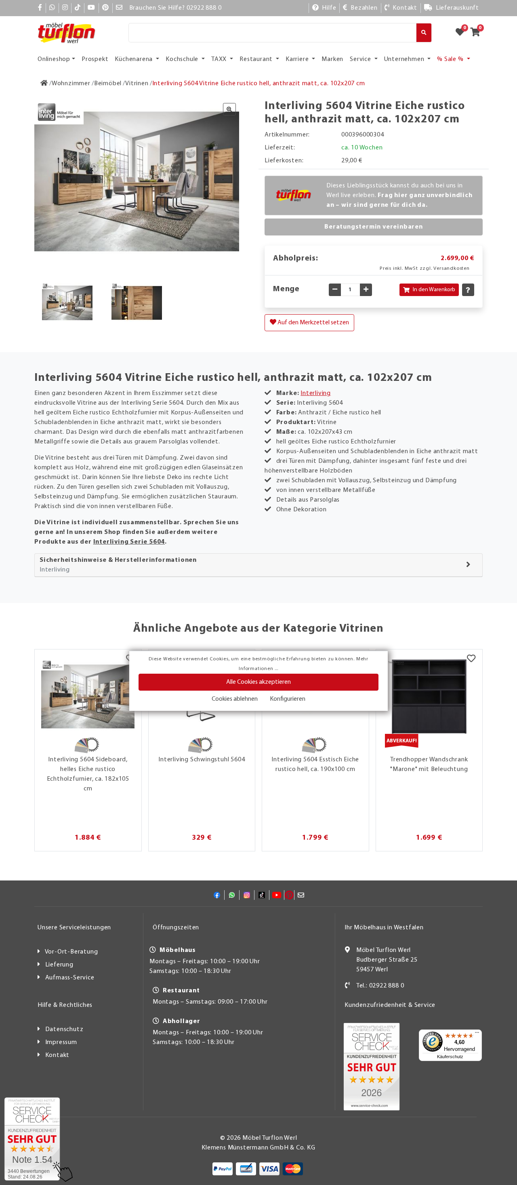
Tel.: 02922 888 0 (380, 986)
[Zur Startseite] (44, 83)
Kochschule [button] (183, 59)
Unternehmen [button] (405, 59)
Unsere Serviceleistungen (74, 927)
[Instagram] (65, 8)
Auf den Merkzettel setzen (312, 322)
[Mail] (119, 8)
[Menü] (477, 1034)
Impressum (61, 1042)
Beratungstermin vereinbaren (373, 227)
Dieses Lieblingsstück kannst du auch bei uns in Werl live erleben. (399, 195)
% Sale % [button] (451, 59)
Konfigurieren (287, 699)
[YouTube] (91, 8)
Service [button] (361, 59)
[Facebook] (40, 8)
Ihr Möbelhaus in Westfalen (384, 927)
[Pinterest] (105, 8)
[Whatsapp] (52, 8)
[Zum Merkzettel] (462, 32)
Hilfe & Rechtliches (65, 1005)
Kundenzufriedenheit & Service (390, 1005)
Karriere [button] (298, 59)
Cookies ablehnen (235, 699)
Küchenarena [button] (134, 59)
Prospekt (95, 59)
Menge (286, 289)
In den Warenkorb (434, 290)
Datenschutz (64, 1029)
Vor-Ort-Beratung (71, 952)
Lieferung (59, 965)
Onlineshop (54, 59)
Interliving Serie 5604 (129, 542)
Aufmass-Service (70, 978)
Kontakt (57, 1055)
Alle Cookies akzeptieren (258, 682)
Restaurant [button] (257, 59)
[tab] (258, 565)
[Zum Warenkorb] (477, 32)
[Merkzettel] (471, 659)
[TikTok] (77, 8)
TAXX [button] (219, 59)
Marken (332, 59)
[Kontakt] (347, 986)
